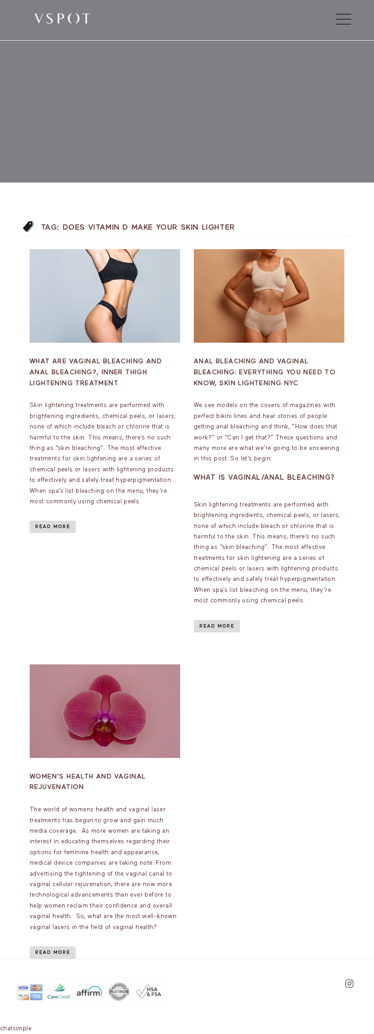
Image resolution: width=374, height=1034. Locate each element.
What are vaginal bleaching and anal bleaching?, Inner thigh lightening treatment (96, 372)
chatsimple (15, 1029)
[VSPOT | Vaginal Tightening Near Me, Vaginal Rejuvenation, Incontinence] (62, 17)
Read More (52, 526)
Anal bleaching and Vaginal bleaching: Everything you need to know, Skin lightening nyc (265, 372)
